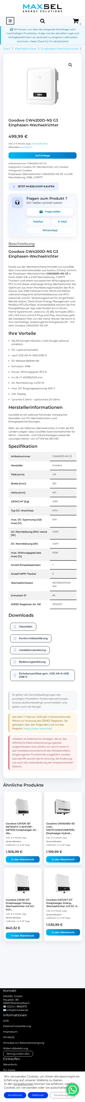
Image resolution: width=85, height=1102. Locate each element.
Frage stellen (53, 211)
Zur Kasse (9, 1070)
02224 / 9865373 (17, 1006)
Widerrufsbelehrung (15, 1048)
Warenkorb (10, 1064)
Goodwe (27, 170)
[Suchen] (42, 20)
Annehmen (15, 1095)
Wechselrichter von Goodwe (52, 167)
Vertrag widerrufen (18, 1053)
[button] (70, 65)
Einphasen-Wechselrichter (60, 48)
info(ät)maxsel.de (17, 1010)
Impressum (10, 1031)
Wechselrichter (26, 48)
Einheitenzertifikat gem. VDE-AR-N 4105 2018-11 (44, 675)
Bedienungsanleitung (32, 661)
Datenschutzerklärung (17, 1026)
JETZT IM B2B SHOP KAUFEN (33, 186)
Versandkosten (40, 143)
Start (6, 48)
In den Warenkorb (22, 859)
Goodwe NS (29, 167)
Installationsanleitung (32, 650)
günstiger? (26, 147)
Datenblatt (25, 626)
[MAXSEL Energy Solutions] (42, 8)
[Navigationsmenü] (10, 21)
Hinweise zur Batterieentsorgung (23, 1042)
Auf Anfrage (42, 155)
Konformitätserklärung (33, 638)
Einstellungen (23, 1084)
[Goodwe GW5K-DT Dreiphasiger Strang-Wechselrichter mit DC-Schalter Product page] (22, 883)
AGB (6, 1020)
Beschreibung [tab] (21, 244)
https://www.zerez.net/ (38, 728)
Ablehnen (38, 1095)
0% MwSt (8, 1037)
